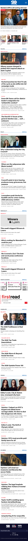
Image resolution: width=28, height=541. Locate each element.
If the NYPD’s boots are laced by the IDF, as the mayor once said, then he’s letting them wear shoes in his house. (13, 27)
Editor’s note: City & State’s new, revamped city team (11, 393)
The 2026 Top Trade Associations (8, 341)
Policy (3, 10)
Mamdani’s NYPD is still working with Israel (14, 7)
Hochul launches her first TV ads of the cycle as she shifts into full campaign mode (14, 83)
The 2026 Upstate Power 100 (12, 365)
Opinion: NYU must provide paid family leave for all (14, 439)
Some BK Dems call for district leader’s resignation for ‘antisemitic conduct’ (13, 100)
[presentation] (1, 39)
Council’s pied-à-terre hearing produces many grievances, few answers (13, 182)
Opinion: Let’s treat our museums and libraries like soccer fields (11, 469)
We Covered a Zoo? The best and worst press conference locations (12, 255)
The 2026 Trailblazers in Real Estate (12, 328)
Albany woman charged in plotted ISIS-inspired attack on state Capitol (12, 68)
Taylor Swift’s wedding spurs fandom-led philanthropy (12, 501)
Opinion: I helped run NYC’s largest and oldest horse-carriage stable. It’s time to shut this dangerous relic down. (13, 410)
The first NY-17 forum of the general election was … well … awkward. (13, 118)
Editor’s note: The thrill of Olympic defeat (11, 426)
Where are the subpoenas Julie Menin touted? (13, 165)
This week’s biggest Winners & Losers (12, 229)
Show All (24, 48)
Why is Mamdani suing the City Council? (13, 150)
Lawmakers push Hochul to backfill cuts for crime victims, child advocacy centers (13, 197)
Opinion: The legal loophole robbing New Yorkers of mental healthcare (13, 486)
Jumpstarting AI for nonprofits (13, 516)
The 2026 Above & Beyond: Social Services (11, 354)
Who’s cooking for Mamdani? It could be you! (13, 241)
